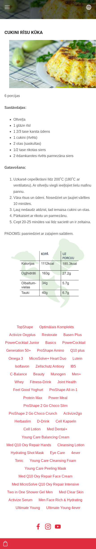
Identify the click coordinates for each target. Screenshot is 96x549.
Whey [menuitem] (19, 382)
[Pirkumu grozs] (5, 543)
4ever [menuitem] (75, 453)
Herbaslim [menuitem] (23, 421)
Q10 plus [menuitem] (77, 350)
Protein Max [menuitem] (32, 398)
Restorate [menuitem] (49, 335)
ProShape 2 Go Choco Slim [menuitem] (45, 406)
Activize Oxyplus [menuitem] (22, 335)
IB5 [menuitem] (73, 366)
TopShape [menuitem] (25, 327)
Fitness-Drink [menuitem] (40, 382)
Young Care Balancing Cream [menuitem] (45, 437)
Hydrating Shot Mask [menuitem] (27, 453)
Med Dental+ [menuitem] (57, 429)
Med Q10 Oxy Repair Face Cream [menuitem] (45, 476)
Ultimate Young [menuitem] (28, 508)
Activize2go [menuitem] (72, 413)
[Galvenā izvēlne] (7, 7)
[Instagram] (48, 526)
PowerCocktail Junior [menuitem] (22, 343)
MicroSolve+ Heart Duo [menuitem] (47, 358)
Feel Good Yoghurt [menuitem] (28, 390)
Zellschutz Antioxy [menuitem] (49, 366)
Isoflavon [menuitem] (22, 366)
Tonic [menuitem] (19, 461)
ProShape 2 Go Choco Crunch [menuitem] (33, 413)
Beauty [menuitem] (38, 374)
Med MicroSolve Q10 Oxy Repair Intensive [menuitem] (45, 484)
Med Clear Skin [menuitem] (71, 492)
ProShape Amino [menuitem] (50, 350)
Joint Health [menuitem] (66, 382)
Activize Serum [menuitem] (20, 500)
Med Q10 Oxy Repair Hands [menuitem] (28, 445)
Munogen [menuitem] (58, 374)
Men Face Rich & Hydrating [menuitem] (60, 500)
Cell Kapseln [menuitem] (66, 421)
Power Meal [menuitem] (57, 398)
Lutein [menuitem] (77, 358)
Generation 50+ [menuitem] (18, 350)
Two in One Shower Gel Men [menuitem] (30, 492)
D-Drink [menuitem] (43, 421)
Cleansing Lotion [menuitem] (70, 445)
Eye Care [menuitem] (57, 453)
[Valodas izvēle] (89, 7)
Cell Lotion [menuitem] (32, 429)
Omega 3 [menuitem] (15, 358)
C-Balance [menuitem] (18, 374)
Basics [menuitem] (50, 343)
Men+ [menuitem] (76, 374)
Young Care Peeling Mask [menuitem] (45, 468)
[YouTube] (57, 526)
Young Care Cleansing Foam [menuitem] (53, 461)
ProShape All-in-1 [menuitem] (63, 390)
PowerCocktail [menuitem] (74, 343)
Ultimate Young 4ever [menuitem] (63, 508)
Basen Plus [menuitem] (72, 335)
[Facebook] (38, 526)
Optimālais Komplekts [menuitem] (56, 327)
